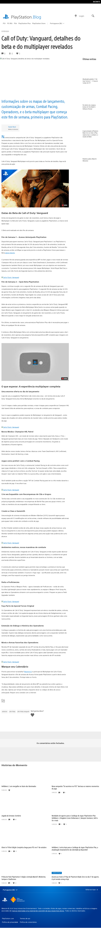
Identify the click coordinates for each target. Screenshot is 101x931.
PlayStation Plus (24, 23)
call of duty (12, 711)
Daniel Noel (12, 127)
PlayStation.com (8, 918)
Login (81, 16)
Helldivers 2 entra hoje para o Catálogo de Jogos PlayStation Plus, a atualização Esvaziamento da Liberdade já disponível (75, 848)
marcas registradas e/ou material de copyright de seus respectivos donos (38, 911)
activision (4, 711)
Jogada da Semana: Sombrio (11, 816)
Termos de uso (25, 918)
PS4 (15, 23)
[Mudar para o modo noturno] (75, 16)
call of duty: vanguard (23, 711)
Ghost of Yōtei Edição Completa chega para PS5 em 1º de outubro (23, 847)
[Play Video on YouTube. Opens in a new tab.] (64, 205)
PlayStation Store (38, 23)
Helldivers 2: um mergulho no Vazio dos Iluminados (18, 786)
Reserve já (27, 672)
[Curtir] (9, 790)
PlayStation (26, 16)
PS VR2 (9, 23)
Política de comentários (28, 922)
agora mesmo (10, 253)
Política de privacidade (10, 922)
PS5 (4, 23)
